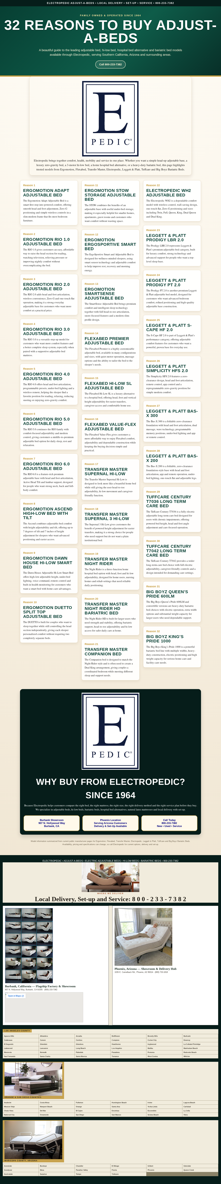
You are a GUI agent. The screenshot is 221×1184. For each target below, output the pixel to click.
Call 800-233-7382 (110, 64)
